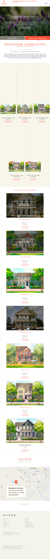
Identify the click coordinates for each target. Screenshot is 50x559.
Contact (26, 520)
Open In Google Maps (25, 504)
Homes (5, 520)
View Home (25, 227)
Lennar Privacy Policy (8, 534)
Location (5, 524)
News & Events (6, 525)
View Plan (8, 121)
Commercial (6, 522)
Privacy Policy (28, 522)
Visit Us (5, 526)
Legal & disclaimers (29, 525)
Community (6, 518)
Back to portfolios (25, 27)
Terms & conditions (7, 532)
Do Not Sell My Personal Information (11, 533)
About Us (27, 518)
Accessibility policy (29, 526)
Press (26, 521)
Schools (5, 521)
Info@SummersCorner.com (15, 547)
